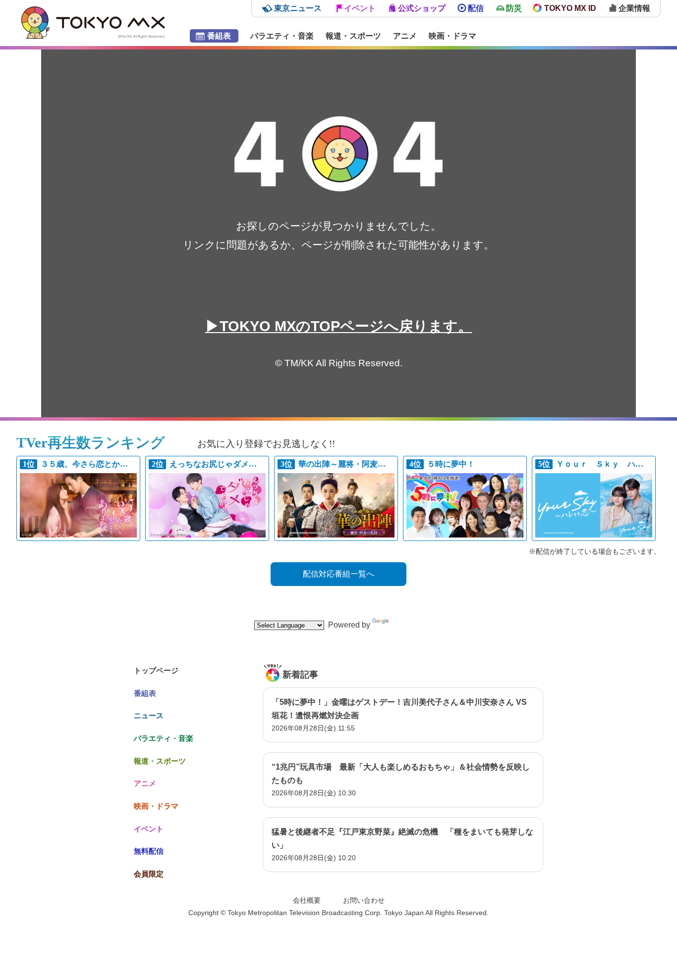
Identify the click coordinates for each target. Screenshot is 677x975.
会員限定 (149, 874)
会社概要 (307, 900)
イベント (360, 8)
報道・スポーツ (353, 36)
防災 (514, 8)
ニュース (149, 715)
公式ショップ (422, 8)
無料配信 (149, 851)
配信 (476, 8)
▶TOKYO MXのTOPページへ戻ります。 (338, 326)
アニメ (405, 36)
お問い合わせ (364, 900)
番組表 (219, 36)
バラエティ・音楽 (282, 36)
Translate (407, 625)
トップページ (156, 670)
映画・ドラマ (452, 36)
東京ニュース (298, 8)
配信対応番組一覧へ (338, 574)
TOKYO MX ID (570, 8)
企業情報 (634, 8)
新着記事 (300, 675)
